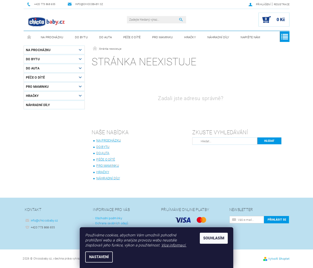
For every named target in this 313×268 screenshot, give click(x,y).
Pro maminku (162, 37)
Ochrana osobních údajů (111, 223)
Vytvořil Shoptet (278, 258)
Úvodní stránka (29, 37)
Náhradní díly (218, 37)
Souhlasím (213, 238)
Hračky (190, 37)
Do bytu (81, 37)
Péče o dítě (132, 37)
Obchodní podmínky (108, 218)
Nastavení (99, 257)
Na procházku (52, 37)
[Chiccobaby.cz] (46, 22)
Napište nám (250, 37)
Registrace (281, 4)
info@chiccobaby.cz (44, 220)
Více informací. (174, 245)
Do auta (105, 37)
